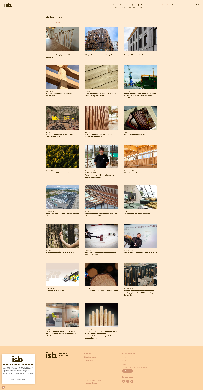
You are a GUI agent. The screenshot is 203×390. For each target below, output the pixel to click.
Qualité (140, 6)
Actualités (165, 5)
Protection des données (93, 380)
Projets (132, 6)
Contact (174, 5)
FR (196, 5)
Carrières (183, 5)
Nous (114, 6)
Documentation (154, 5)
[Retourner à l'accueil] (13, 5)
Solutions (123, 6)
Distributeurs (90, 357)
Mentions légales (90, 383)
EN (199, 5)
